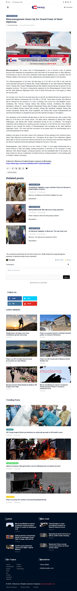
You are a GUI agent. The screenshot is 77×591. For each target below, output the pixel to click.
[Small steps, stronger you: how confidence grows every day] (21, 323)
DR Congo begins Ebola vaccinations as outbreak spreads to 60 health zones (34, 432)
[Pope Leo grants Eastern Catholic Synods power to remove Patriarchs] (55, 323)
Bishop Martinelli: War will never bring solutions (46, 210)
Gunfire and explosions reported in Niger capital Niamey (24, 547)
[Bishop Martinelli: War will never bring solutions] (16, 213)
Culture (8, 575)
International (10, 566)
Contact (35, 587)
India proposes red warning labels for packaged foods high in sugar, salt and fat (25, 537)
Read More (32, 198)
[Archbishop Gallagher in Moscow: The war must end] (16, 234)
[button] (8, 2)
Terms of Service (11, 587)
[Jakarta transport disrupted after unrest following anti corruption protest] (38, 449)
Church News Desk (13, 25)
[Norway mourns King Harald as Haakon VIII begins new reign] (21, 374)
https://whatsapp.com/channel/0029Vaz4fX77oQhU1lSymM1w (28, 163)
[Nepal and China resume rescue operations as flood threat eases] (43, 547)
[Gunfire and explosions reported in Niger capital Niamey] (10, 548)
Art (7, 573)
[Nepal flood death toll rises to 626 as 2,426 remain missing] (43, 536)
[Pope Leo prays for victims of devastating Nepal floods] (38, 483)
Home (8, 564)
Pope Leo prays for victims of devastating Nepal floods (26, 500)
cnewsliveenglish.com (48, 584)
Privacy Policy (25, 587)
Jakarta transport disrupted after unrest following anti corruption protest (33, 466)
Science (19, 566)
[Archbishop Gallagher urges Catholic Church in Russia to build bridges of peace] (16, 192)
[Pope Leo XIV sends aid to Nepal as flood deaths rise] (55, 349)
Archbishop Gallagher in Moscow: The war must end (48, 231)
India (7, 571)
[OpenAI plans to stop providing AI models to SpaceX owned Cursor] (43, 526)
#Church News (12, 172)
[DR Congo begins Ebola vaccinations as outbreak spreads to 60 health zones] (38, 415)
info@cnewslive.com (47, 568)
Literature (9, 577)
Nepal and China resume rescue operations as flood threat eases (59, 545)
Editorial (8, 579)
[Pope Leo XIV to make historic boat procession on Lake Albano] (21, 349)
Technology (20, 568)
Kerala (8, 568)
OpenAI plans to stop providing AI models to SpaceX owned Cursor (57, 525)
